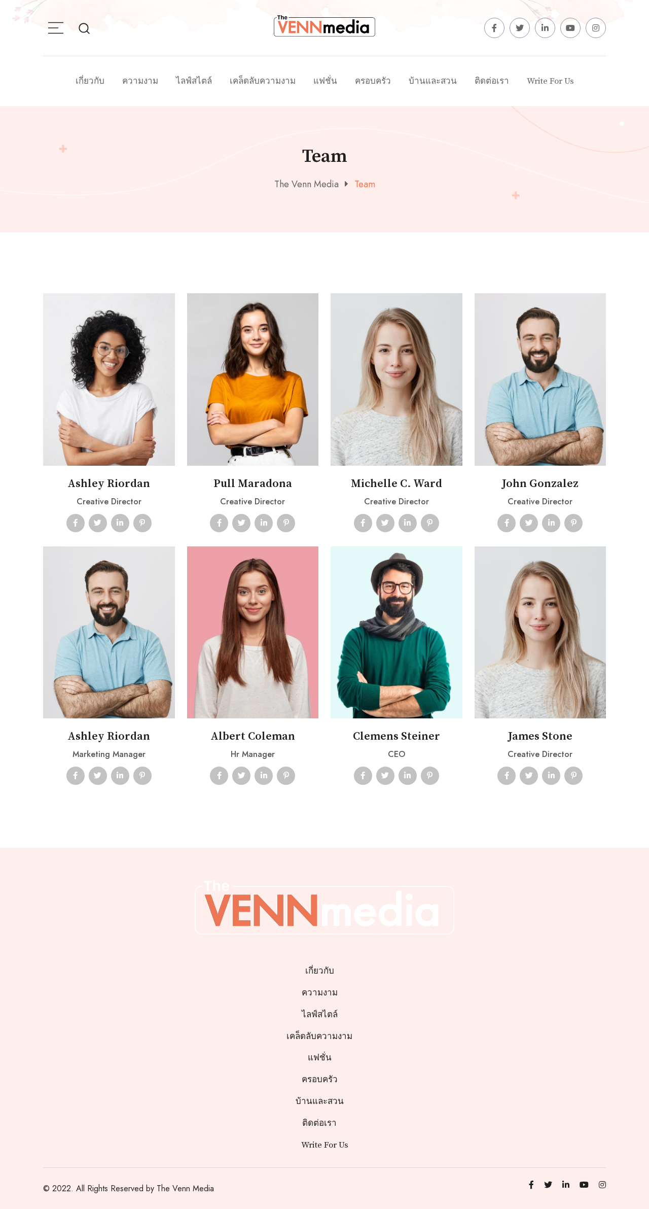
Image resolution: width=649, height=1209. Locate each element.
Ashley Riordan (108, 484)
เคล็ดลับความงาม (263, 81)
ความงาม (140, 81)
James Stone (540, 736)
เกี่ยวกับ (90, 81)
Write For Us (550, 81)
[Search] (84, 27)
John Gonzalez (540, 484)
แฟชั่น (325, 81)
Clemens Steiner (396, 736)
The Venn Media (185, 1188)
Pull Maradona (252, 484)
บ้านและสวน (433, 81)
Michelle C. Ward (396, 484)
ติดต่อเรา (492, 81)
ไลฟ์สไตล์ (194, 81)
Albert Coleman (252, 736)
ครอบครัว (373, 81)
